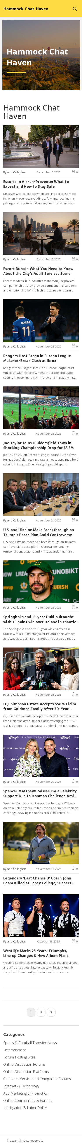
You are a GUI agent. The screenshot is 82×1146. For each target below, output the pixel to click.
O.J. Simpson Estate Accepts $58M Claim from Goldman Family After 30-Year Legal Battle (39, 706)
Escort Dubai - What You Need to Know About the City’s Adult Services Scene (38, 271)
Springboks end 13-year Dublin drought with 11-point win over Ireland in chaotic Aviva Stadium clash (39, 619)
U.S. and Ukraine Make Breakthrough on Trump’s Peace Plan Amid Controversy (38, 532)
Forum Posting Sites (19, 1057)
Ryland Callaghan (14, 172)
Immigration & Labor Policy (25, 1107)
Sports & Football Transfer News (30, 1042)
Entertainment (14, 1050)
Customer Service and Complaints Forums (37, 1078)
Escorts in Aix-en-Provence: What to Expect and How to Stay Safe (36, 184)
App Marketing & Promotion (26, 1093)
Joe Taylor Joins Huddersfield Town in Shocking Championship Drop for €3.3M (38, 445)
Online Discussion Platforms (26, 1071)
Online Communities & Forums (27, 1100)
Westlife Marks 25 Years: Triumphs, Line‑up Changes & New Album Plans (35, 953)
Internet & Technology (21, 1086)
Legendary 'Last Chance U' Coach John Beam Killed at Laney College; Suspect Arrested (37, 881)
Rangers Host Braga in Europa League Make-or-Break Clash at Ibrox (37, 358)
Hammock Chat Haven (25, 8)
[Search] (75, 8)
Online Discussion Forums (24, 1064)
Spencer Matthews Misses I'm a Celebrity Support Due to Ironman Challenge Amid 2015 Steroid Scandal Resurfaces (40, 794)
